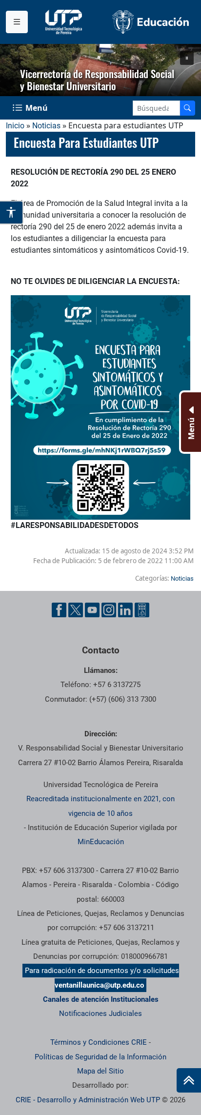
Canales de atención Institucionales (101, 999)
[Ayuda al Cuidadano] (142, 610)
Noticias (46, 125)
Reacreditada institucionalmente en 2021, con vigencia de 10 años (100, 805)
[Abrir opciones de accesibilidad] (11, 212)
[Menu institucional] (17, 22)
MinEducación (101, 841)
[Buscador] (187, 108)
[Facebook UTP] (59, 610)
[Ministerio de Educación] (150, 21)
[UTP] (64, 22)
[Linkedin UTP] (125, 610)
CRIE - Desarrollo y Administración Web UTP (88, 1099)
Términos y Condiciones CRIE (98, 1042)
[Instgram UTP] (108, 610)
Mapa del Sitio (100, 1071)
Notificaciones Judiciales (100, 1013)
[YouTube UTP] (92, 610)
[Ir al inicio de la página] (189, 1080)
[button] (187, 58)
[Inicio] (189, 1080)
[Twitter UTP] (75, 610)
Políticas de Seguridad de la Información (100, 1057)
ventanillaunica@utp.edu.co (99, 985)
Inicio (15, 125)
